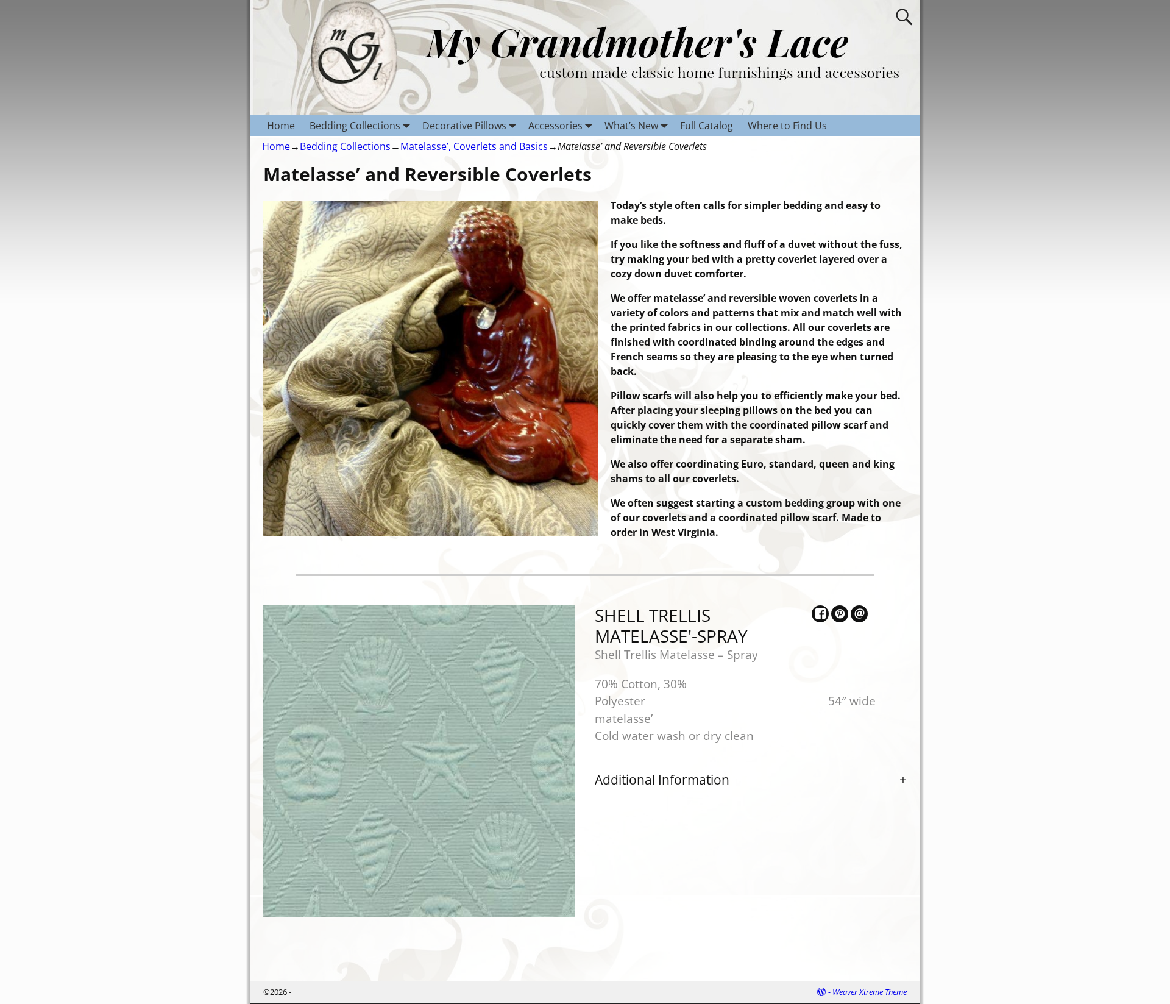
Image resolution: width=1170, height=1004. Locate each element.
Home (281, 125)
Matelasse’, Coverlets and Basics (474, 146)
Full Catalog (706, 125)
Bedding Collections (355, 125)
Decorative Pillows (464, 125)
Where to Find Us (787, 125)
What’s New (631, 125)
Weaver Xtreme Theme (869, 991)
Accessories (555, 125)
